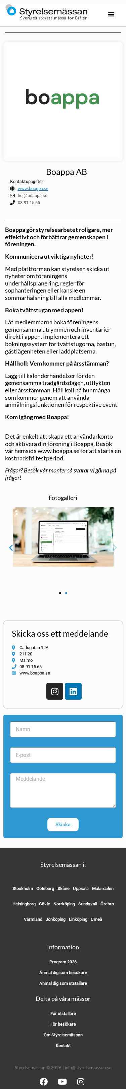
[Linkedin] (73, 691)
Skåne (63, 888)
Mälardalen (103, 888)
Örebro (107, 903)
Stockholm (22, 888)
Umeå (96, 919)
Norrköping (64, 903)
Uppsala (81, 888)
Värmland (33, 919)
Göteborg (45, 888)
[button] (111, 14)
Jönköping (56, 919)
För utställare (63, 1013)
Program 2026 (63, 961)
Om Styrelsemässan (63, 1034)
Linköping (78, 919)
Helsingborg (24, 903)
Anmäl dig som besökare (63, 972)
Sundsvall (87, 903)
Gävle (44, 903)
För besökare (63, 1024)
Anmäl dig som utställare (63, 983)
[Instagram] (54, 691)
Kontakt (63, 1045)
